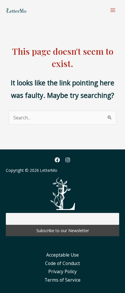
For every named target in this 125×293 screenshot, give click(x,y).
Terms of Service (62, 280)
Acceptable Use (62, 255)
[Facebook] (57, 160)
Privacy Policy (62, 271)
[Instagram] (67, 160)
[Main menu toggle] (113, 10)
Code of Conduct (62, 263)
